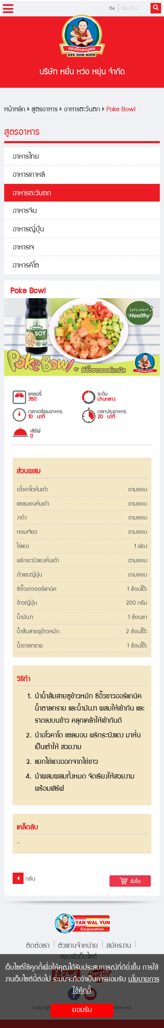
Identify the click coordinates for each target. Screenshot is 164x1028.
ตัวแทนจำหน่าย (78, 945)
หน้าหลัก (14, 110)
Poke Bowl (120, 110)
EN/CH (129, 9)
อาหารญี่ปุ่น (28, 230)
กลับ (29, 879)
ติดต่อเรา (38, 945)
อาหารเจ (23, 248)
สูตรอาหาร (45, 110)
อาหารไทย (26, 157)
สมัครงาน (118, 945)
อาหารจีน (25, 211)
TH (111, 9)
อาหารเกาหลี (29, 175)
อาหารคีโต (26, 266)
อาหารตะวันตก (82, 110)
